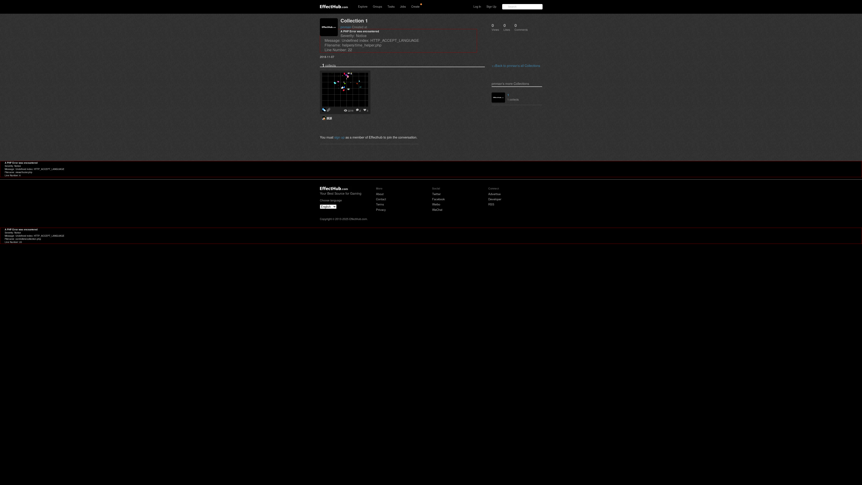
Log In (477, 6)
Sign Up (491, 6)
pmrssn (346, 27)
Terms (380, 204)
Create (415, 6)
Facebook (438, 199)
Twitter (436, 194)
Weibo (436, 204)
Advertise (494, 194)
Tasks (391, 6)
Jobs (403, 6)
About (380, 194)
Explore (362, 6)
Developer (494, 199)
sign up (339, 137)
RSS (491, 204)
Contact (381, 199)
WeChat (437, 209)
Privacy (381, 209)
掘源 (329, 118)
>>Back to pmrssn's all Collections (516, 65)
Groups (377, 6)
